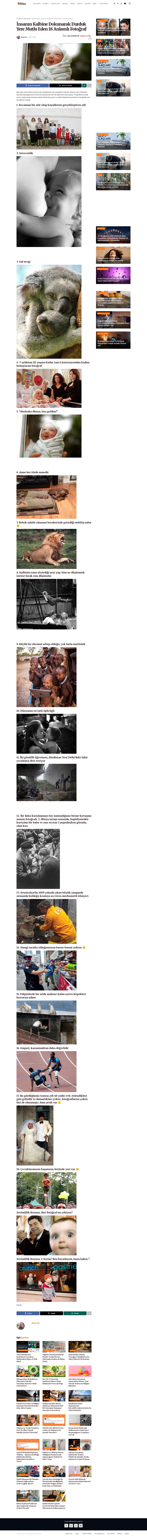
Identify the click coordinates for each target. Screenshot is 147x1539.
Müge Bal (24, 37)
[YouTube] (125, 3)
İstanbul (73, 1350)
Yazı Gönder (104, 3)
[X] (118, 3)
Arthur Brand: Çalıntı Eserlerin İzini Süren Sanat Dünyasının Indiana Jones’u (53, 1506)
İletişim (127, 1533)
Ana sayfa (19, 18)
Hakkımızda (69, 1533)
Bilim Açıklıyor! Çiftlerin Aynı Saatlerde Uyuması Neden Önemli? (26, 1506)
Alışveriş (65, 3)
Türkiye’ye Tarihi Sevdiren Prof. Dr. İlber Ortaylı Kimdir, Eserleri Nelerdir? (27, 1430)
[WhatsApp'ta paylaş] (84, 85)
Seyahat (87, 3)
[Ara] (130, 4)
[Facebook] (114, 3)
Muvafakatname (99, 1533)
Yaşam (72, 3)
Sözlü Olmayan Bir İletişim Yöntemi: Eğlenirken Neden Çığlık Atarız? (27, 1481)
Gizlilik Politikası (87, 1533)
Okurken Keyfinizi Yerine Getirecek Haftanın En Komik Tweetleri (53, 1430)
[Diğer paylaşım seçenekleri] (89, 85)
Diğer (94, 3)
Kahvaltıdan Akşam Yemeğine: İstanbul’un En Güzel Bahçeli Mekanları (78, 1357)
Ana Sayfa (36, 3)
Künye (77, 1533)
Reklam (120, 1533)
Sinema (79, 3)
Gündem (46, 3)
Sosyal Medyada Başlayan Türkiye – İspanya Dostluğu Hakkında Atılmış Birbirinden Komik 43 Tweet (27, 1457)
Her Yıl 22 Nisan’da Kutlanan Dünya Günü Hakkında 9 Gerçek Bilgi (52, 1381)
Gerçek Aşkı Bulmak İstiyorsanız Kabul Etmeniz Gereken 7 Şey (79, 1481)
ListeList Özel (55, 3)
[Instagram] (121, 3)
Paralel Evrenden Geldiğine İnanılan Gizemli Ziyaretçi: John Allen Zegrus (28, 1406)
